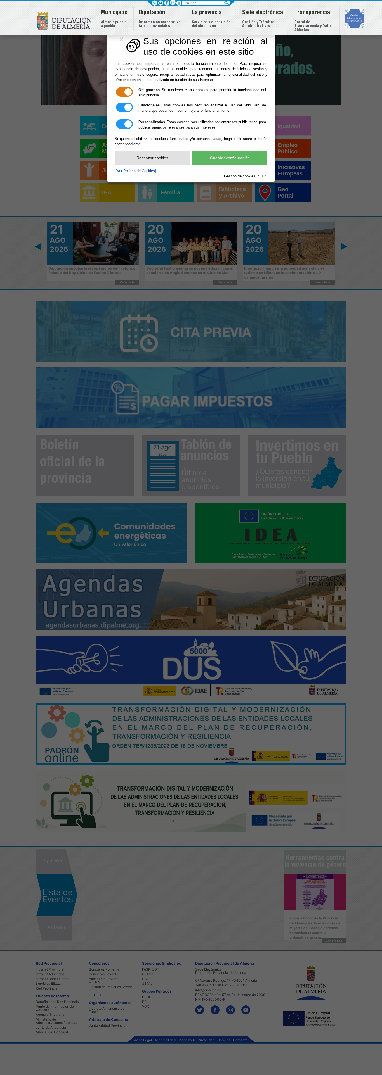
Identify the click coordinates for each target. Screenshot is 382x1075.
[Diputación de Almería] (66, 20)
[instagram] (173, 2)
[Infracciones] (355, 19)
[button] (115, 19)
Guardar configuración (230, 158)
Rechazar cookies (152, 158)
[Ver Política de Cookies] (136, 171)
